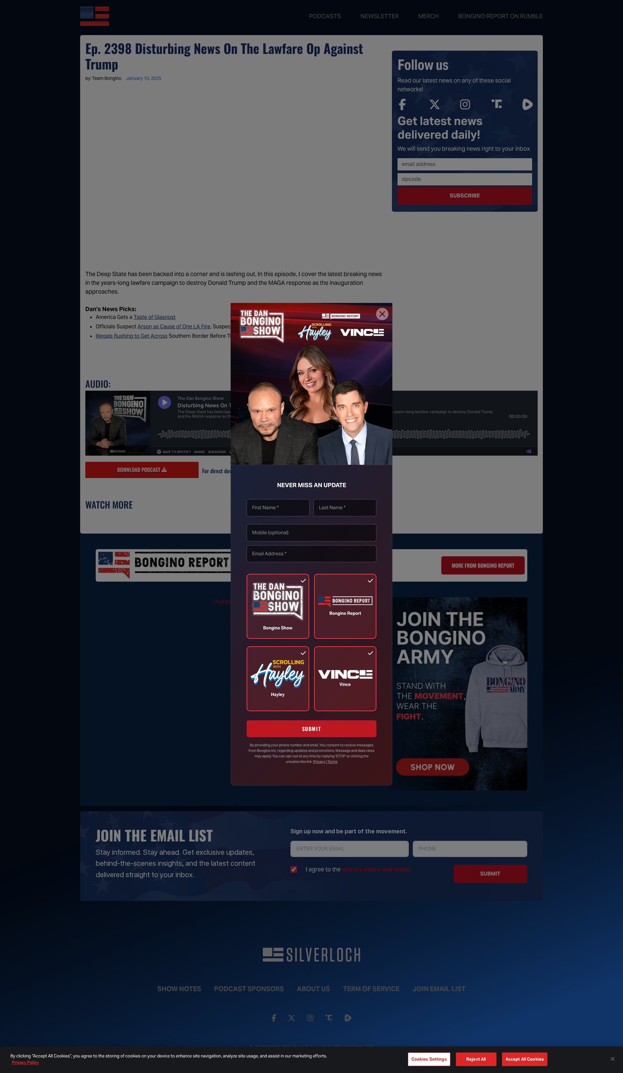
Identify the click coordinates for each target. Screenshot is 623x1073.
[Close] (382, 314)
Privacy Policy (25, 1062)
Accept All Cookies (525, 1059)
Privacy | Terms (325, 761)
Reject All (476, 1059)
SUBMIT (311, 729)
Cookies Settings (429, 1059)
